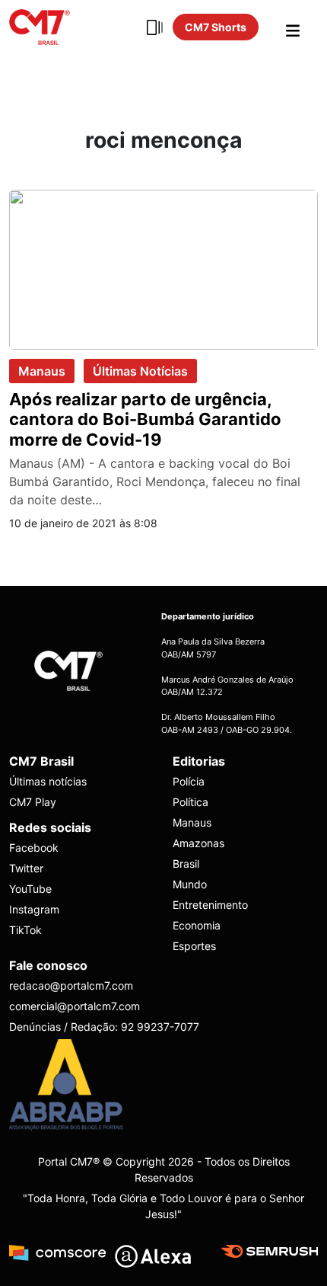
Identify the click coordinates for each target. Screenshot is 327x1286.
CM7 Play (32, 801)
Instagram (34, 909)
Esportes (194, 945)
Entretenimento (210, 904)
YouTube (30, 888)
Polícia (189, 781)
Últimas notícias (48, 781)
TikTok (25, 929)
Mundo (190, 884)
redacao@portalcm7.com (71, 985)
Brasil (186, 863)
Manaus (41, 371)
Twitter (26, 868)
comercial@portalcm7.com (74, 1006)
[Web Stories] (154, 27)
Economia (197, 925)
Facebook (34, 847)
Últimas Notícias (140, 371)
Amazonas (198, 843)
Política (190, 801)
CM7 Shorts (215, 27)
